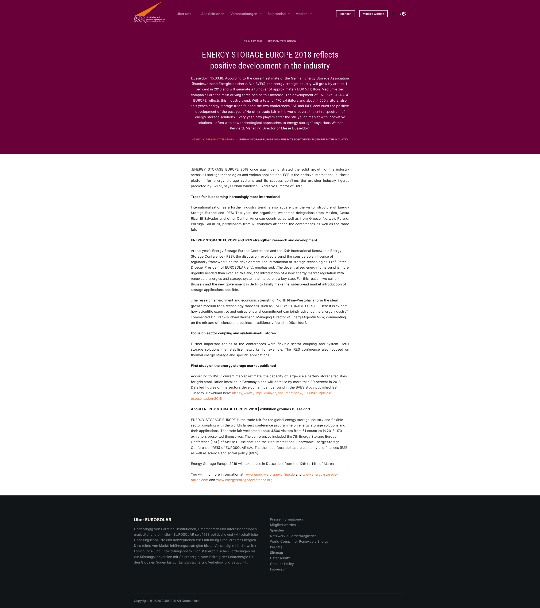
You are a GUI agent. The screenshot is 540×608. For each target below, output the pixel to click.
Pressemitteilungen (281, 41)
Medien (302, 14)
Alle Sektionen (212, 14)
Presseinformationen (286, 519)
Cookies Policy (282, 564)
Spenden (345, 13)
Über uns (184, 14)
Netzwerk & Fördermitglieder (293, 536)
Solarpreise (276, 14)
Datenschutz (280, 558)
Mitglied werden (373, 13)
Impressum (278, 569)
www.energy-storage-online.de (270, 474)
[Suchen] (393, 13)
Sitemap (276, 552)
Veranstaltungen (243, 14)
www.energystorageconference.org (244, 480)
